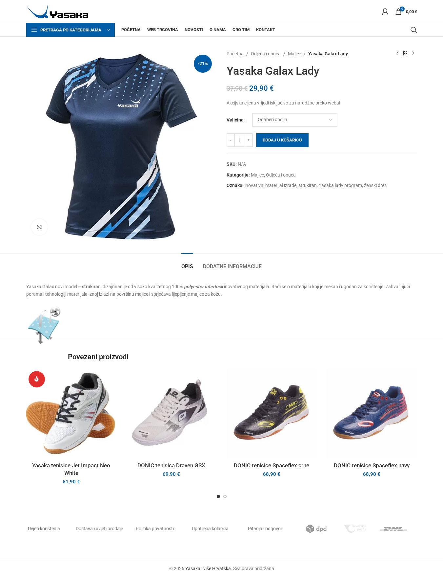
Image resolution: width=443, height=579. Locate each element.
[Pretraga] (413, 29)
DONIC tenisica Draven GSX (171, 465)
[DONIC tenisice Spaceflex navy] (372, 414)
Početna (235, 53)
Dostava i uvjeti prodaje (99, 528)
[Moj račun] (385, 11)
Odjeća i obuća (266, 53)
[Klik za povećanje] (39, 227)
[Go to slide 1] (218, 496)
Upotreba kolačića (210, 528)
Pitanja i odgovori (265, 528)
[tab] (187, 263)
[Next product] (413, 54)
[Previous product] (397, 54)
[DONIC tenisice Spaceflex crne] (272, 414)
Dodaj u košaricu (282, 140)
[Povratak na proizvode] (405, 54)
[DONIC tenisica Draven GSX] (171, 414)
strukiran (307, 185)
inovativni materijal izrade (270, 185)
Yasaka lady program (340, 185)
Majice (294, 53)
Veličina (235, 119)
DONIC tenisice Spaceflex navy (372, 465)
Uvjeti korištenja (44, 528)
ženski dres (375, 185)
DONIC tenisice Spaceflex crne (271, 465)
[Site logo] (57, 11)
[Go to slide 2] (225, 496)
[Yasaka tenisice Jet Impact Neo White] (71, 414)
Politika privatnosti (155, 528)
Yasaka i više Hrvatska (208, 568)
